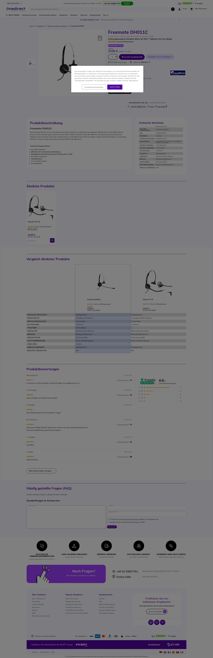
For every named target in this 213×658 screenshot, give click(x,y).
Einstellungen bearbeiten (94, 87)
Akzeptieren (115, 87)
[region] (107, 79)
